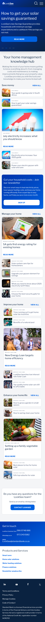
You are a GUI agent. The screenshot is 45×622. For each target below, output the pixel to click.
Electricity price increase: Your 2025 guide (24, 156)
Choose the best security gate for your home (26, 295)
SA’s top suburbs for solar (24, 475)
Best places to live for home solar (25, 466)
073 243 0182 (23, 535)
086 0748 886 (23, 530)
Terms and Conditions (10, 591)
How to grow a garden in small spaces (26, 404)
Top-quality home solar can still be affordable (26, 386)
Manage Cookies (8, 599)
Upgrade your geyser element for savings (26, 275)
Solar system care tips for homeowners (22, 265)
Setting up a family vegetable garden (21, 447)
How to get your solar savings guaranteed (24, 104)
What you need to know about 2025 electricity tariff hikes (27, 285)
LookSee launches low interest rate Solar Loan (26, 376)
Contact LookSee (22, 507)
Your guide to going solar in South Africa (26, 94)
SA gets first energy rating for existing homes (20, 246)
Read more (19, 39)
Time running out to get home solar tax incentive (26, 313)
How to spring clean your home (26, 413)
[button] (3, 49)
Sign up (21, 203)
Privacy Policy (7, 595)
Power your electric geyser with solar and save (25, 166)
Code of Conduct (8, 603)
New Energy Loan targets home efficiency (19, 357)
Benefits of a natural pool (23, 322)
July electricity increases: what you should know (20, 137)
